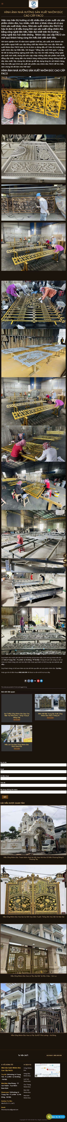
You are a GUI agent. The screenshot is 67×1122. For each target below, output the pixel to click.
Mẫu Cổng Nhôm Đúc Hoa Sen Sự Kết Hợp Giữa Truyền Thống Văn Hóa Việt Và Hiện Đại (33, 917)
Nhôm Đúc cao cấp (47, 44)
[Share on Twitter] (31, 680)
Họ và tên (3, 762)
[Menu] (2, 4)
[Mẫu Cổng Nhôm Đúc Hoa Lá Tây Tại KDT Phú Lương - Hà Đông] (33, 1008)
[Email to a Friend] (35, 680)
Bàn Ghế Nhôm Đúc (27, 1091)
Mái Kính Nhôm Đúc (27, 1097)
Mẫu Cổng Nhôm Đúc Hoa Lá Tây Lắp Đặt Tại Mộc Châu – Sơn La (33, 976)
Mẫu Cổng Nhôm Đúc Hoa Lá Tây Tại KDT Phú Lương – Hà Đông (33, 1035)
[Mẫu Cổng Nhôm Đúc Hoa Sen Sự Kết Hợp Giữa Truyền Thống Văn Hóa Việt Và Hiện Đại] (33, 889)
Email (2, 769)
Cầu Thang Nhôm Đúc (27, 1086)
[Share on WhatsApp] (25, 680)
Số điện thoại (4, 776)
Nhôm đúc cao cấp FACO (48, 34)
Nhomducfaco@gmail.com (9, 1110)
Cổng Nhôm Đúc (28, 1069)
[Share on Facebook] (28, 680)
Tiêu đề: (2, 783)
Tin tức (16, 687)
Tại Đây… (59, 668)
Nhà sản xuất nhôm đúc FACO (44, 26)
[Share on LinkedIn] (41, 680)
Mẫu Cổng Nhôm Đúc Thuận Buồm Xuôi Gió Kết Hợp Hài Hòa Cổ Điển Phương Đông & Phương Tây (34, 858)
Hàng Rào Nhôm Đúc (27, 1075)
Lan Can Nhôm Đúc (27, 1080)
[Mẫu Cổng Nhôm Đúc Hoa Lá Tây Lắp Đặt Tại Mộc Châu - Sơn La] (33, 948)
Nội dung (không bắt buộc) (8, 789)
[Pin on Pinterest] (38, 680)
